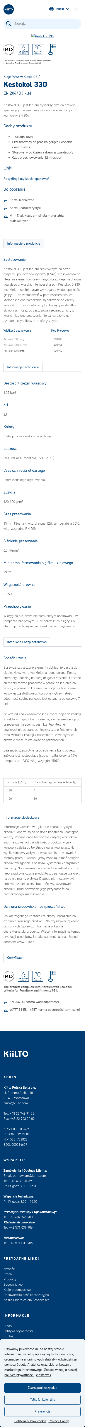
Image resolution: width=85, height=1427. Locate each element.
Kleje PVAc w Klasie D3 (20, 77)
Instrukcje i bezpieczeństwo (27, 642)
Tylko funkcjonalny (42, 1400)
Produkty (9, 1279)
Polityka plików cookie (30, 1421)
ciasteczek (43, 1375)
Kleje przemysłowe (17, 1290)
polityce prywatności (19, 1375)
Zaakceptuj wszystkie (42, 1388)
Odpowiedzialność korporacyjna (26, 1295)
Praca (7, 1274)
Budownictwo (13, 1284)
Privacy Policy (59, 1421)
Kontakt (9, 1336)
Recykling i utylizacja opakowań (26, 179)
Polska (60, 9)
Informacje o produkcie (23, 243)
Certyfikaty (14, 958)
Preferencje (42, 1412)
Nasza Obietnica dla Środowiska (26, 1300)
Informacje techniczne (23, 367)
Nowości (9, 1269)
